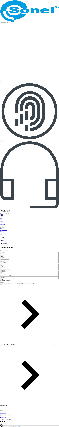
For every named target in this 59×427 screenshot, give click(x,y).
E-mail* (2, 258)
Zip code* (2, 261)
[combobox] (29, 272)
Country (2, 268)
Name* (2, 253)
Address (2, 266)
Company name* (3, 264)
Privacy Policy (18, 426)
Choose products (3, 271)
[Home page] (29, 11)
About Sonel (3, 413)
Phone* (2, 256)
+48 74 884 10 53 (2, 419)
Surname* (2, 254)
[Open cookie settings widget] (1, 425)
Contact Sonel (3, 417)
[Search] (0, 81)
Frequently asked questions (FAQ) (5, 213)
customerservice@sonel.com (9, 419)
